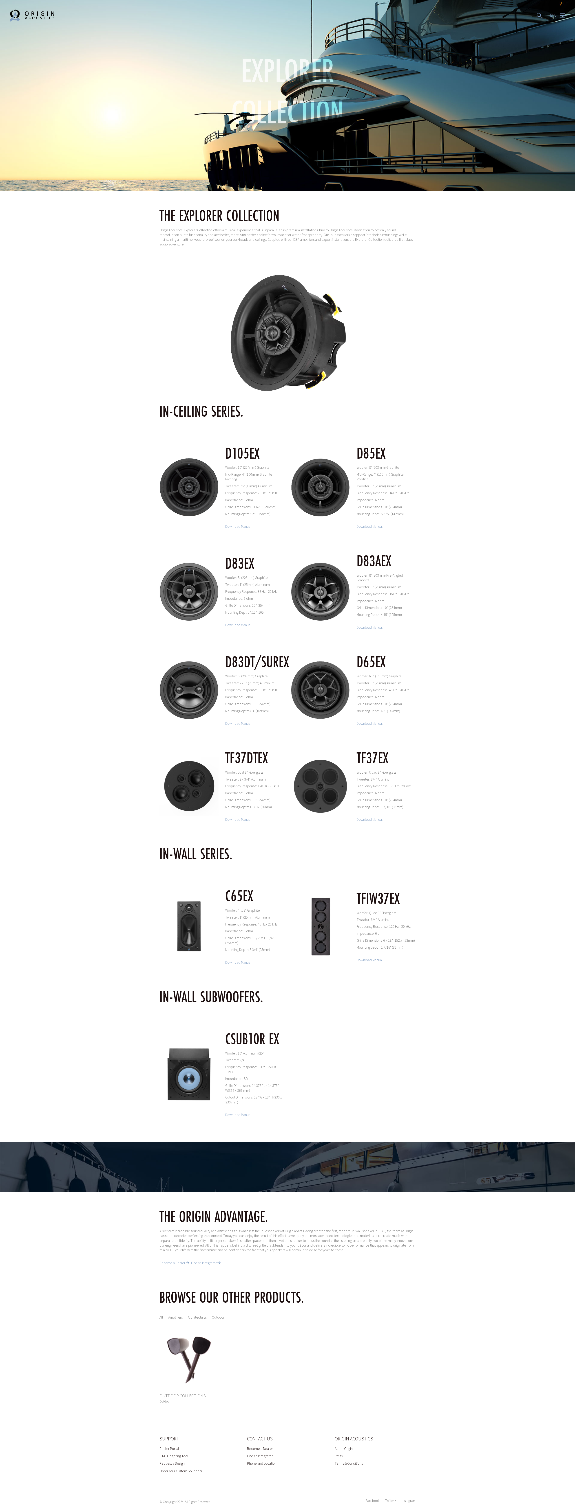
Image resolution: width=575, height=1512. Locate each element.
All (161, 1317)
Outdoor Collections (182, 1395)
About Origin (344, 1448)
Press (339, 1456)
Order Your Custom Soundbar (180, 1471)
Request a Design (172, 1463)
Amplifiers (175, 1317)
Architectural (197, 1317)
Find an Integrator (204, 1262)
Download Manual (238, 526)
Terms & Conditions (349, 1463)
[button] (556, 15)
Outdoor (218, 1317)
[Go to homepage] (32, 15)
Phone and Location (261, 1463)
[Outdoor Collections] (189, 1359)
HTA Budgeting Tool (173, 1456)
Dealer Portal (169, 1448)
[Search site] (539, 16)
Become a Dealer (172, 1262)
